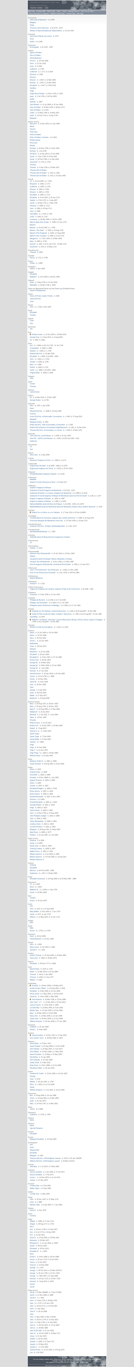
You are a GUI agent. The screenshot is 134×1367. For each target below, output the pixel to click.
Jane (32, 684)
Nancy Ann (34, 958)
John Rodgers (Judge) (38, 816)
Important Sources (73, 11)
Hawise (32, 548)
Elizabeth (33, 85)
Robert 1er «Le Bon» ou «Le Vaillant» (46, 512)
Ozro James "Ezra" (37, 1038)
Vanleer (33, 742)
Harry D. (33, 1210)
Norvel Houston (35, 1054)
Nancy (32, 258)
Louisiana (33, 219)
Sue (31, 449)
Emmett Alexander (36, 797)
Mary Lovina (34, 947)
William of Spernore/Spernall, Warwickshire (46, 31)
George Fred (34, 337)
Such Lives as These (87, 11)
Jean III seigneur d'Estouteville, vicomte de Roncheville (50, 564)
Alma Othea (34, 1043)
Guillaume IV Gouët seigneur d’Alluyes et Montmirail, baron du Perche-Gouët (58, 496)
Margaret (33, 118)
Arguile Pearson (36, 780)
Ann (31, 345)
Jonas (32, 1336)
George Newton (36, 805)
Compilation (34, 348)
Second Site (64, 1365)
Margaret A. (34, 238)
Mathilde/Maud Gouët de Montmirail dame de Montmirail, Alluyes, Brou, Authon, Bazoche (62, 507)
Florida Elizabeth (36, 802)
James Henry (35, 810)
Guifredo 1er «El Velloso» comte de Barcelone (49, 611)
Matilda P (33, 277)
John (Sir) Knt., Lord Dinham (40, 436)
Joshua (32, 1180)
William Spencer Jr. (37, 859)
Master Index (51, 11)
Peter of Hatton (35, 134)
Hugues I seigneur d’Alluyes (40, 498)
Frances (33, 414)
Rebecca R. (34, 725)
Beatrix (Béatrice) (36, 578)
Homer (32, 676)
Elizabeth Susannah (37, 879)
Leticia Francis (35, 1005)
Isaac (32, 96)
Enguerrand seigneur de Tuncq (41, 468)
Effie (31, 922)
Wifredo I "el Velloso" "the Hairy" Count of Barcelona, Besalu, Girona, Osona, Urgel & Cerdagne (67, 620)
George (32, 1076)
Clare (32, 320)
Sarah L (33, 1029)
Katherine (33, 441)
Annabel (33, 777)
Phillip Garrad (35, 140)
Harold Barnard (35, 939)
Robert (32, 728)
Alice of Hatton (35, 55)
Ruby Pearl (34, 1065)
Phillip (32, 263)
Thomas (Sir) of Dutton (38, 170)
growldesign (86, 1365)
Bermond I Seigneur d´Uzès (40, 460)
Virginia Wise (35, 373)
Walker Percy (35, 851)
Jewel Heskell (35, 1046)
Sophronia (34, 873)
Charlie (32, 786)
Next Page (80, 13)
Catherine (33, 69)
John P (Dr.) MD (36, 1330)
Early (32, 936)
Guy (31, 323)
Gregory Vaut (62, 1361)
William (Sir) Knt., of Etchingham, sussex (45, 1161)
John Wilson (34, 1051)
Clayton (33, 898)
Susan (32, 900)
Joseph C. (33, 1347)
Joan (32, 301)
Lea (31, 1352)
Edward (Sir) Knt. (36, 411)
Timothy (33, 315)
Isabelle (33, 102)
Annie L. (33, 641)
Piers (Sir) (33, 143)
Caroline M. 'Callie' (37, 1073)
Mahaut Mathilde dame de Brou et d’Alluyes (46, 504)
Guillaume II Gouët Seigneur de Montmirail (45, 490)
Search (64, 11)
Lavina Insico (35, 392)
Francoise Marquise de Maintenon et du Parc (46, 521)
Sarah (32, 156)
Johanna (33, 206)
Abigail (32, 1221)
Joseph (32, 362)
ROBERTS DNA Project (57, 13)
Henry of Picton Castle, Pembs (41, 296)
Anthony (33, 865)
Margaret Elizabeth (37, 1139)
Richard (33, 148)
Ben (31, 1095)
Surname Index (41, 11)
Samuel (33, 244)
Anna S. (33, 61)
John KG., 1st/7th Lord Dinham (41, 438)
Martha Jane (34, 1010)
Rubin (32, 972)
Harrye (32, 1284)
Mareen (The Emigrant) (38, 233)
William (32, 917)
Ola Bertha (34, 1057)
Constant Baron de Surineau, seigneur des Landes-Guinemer (52, 518)
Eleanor (33, 77)
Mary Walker (34, 911)
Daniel (32, 1246)
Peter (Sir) (33, 132)
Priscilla (33, 720)
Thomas (33, 165)
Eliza (32, 887)
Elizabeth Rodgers (37, 788)
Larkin (32, 113)
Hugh (32, 91)
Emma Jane (34, 660)
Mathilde (33, 479)
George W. (34, 663)
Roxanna (33, 154)
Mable (32, 695)
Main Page (31, 11)
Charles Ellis (34, 1186)
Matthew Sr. (34, 890)
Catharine (33, 1114)
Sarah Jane (34, 846)
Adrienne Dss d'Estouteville (40, 553)
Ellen (32, 1254)
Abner (32, 632)
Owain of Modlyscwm (38, 290)
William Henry (35, 755)
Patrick (32, 367)
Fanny (32, 1259)
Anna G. (33, 1237)
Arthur (32, 783)
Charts (59, 11)
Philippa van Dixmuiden (39, 603)
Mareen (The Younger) (38, 236)
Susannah (33, 162)
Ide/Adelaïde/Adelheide (38, 531)
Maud (32, 126)
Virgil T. (32, 750)
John (32, 208)
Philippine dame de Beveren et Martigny (45, 605)
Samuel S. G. (35, 731)
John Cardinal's (57, 1365)
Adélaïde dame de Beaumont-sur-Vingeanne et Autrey (50, 537)
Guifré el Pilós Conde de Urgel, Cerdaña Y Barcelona (52, 614)
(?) (31, 181)
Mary (32, 241)
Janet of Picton (35, 299)
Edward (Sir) (34, 1150)
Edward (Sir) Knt (36, 353)
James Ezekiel (37, 1035)
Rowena (33, 840)
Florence (33, 799)
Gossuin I (33, 583)
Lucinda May (34, 1008)
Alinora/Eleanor (35, 58)
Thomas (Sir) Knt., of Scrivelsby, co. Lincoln (46, 430)
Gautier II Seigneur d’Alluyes (40, 487)
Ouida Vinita (34, 1062)
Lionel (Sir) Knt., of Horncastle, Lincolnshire (46, 416)
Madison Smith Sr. (36, 761)
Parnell (32, 129)
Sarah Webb (34, 739)
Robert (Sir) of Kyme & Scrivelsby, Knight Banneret (48, 427)
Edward (33, 351)
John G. (33, 1325)
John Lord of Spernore (38, 20)
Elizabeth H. (34, 657)
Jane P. (32, 1311)
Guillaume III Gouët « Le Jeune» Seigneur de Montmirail (50, 493)
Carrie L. (33, 1177)
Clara (32, 646)
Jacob (32, 203)
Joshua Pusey (35, 1350)
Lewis (32, 217)
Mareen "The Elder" (37, 230)
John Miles (34, 214)
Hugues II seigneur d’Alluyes (40, 501)
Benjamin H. (34, 1243)
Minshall (33, 714)
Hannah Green (35, 673)
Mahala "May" (35, 1205)
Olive (32, 1084)
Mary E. (32, 709)
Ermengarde (34, 47)
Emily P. (33, 1257)
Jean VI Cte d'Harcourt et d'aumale (43, 572)
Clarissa (33, 1216)
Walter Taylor (34, 1188)
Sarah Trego (34, 734)
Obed (32, 717)
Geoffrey (33, 88)
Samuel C (33, 950)
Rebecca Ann (35, 723)
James (32, 268)
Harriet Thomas (35, 955)
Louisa (32, 384)
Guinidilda (33, 617)
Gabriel (32, 200)
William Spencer (36, 854)
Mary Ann (33, 124)
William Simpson (36, 1090)
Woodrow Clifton (36, 1068)
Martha (32, 1082)
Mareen (32, 225)
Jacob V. (33, 1298)
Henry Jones (34, 994)
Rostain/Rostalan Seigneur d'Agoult (43, 474)
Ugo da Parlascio (36, 1128)
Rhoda (32, 145)
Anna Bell (33, 775)
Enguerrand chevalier (38, 466)
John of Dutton (35, 107)
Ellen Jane (34, 455)
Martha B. (33, 698)
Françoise (33, 594)
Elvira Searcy (35, 791)
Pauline (33, 835)
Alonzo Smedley (36, 1172)
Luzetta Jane (34, 1194)
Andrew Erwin (35, 772)
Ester (32, 282)
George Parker (35, 400)
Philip (32, 25)
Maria (32, 1120)
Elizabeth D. (34, 1251)
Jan (31, 329)
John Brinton (34, 104)
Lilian (32, 1202)
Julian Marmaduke (37, 821)
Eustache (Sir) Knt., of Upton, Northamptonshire (47, 526)
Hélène (32, 556)
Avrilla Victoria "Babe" (38, 988)
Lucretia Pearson (36, 827)
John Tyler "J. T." (36, 1002)
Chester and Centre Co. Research (38, 13)
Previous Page (70, 13)
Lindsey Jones (35, 824)
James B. (33, 682)
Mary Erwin (34, 832)
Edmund (33, 74)
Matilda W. (34, 712)
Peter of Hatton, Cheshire (39, 137)
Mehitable (33, 285)
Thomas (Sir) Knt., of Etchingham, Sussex (45, 1158)
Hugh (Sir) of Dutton (37, 93)
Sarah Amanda (35, 764)
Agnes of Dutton (36, 52)
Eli (31, 397)
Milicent (33, 870)
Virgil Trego (34, 753)
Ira (31, 340)
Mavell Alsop (34, 969)
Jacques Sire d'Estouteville (40, 562)
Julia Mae (33, 1166)
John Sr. (33, 1333)
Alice (32, 405)
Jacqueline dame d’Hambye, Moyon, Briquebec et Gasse (51, 559)
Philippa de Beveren (37, 600)
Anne (32, 39)
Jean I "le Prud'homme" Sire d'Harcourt (44, 570)
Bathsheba (34, 643)
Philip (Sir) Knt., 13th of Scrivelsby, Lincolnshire (47, 425)
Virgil (32, 745)
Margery (33, 22)
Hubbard (33, 1027)
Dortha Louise (37, 334)
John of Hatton (35, 110)
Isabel (32, 41)
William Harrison (36, 1021)
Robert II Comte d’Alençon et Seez (42, 482)
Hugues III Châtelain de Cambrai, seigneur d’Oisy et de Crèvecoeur (55, 589)
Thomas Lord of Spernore (39, 28)
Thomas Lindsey (36, 848)
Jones (32, 1098)
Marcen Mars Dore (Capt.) (39, 222)
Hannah (33, 671)
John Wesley (34, 1049)
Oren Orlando (35, 1060)
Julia (31, 818)
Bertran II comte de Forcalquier (41, 627)
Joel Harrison (37, 999)
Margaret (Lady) (36, 422)
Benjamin (33, 184)
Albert (32, 769)
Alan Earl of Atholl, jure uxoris (41, 36)
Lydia (32, 115)
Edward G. (34, 652)
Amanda (35, 985)
